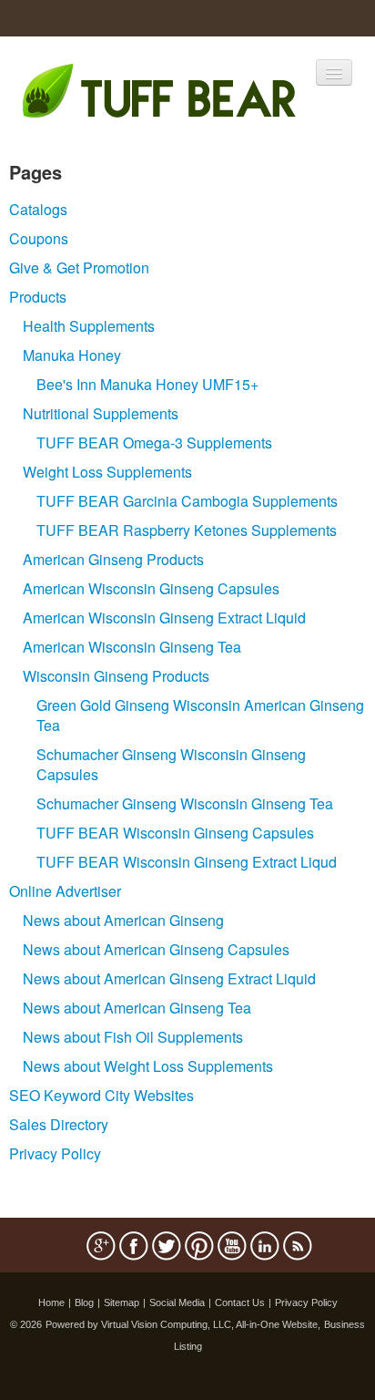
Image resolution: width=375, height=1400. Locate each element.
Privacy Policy (55, 1153)
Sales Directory (58, 1124)
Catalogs (38, 209)
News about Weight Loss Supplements (148, 1065)
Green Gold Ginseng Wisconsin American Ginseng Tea (200, 715)
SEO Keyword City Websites (101, 1095)
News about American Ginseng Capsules (156, 949)
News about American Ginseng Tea (137, 1007)
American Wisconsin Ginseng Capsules (151, 588)
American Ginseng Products (113, 559)
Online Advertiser (65, 890)
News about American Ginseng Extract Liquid (169, 978)
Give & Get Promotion (79, 267)
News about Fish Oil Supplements (133, 1036)
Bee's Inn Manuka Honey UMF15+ (147, 384)
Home (51, 1302)
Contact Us (240, 1302)
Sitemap (121, 1302)
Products (37, 296)
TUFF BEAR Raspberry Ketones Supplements (186, 530)
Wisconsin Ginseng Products (116, 675)
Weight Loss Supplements (107, 471)
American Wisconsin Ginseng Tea (132, 646)
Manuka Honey (72, 355)
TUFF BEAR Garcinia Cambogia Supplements (187, 500)
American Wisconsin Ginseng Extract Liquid (164, 617)
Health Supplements (89, 325)
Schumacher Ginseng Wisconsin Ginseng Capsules (171, 764)
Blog (84, 1302)
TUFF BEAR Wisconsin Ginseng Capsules (175, 832)
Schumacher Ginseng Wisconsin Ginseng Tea (184, 803)
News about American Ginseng (123, 920)
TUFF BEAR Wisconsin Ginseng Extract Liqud (186, 861)
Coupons (38, 238)
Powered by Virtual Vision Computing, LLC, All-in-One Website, (183, 1324)
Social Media (177, 1302)
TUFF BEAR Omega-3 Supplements (154, 442)
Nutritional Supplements (100, 413)
